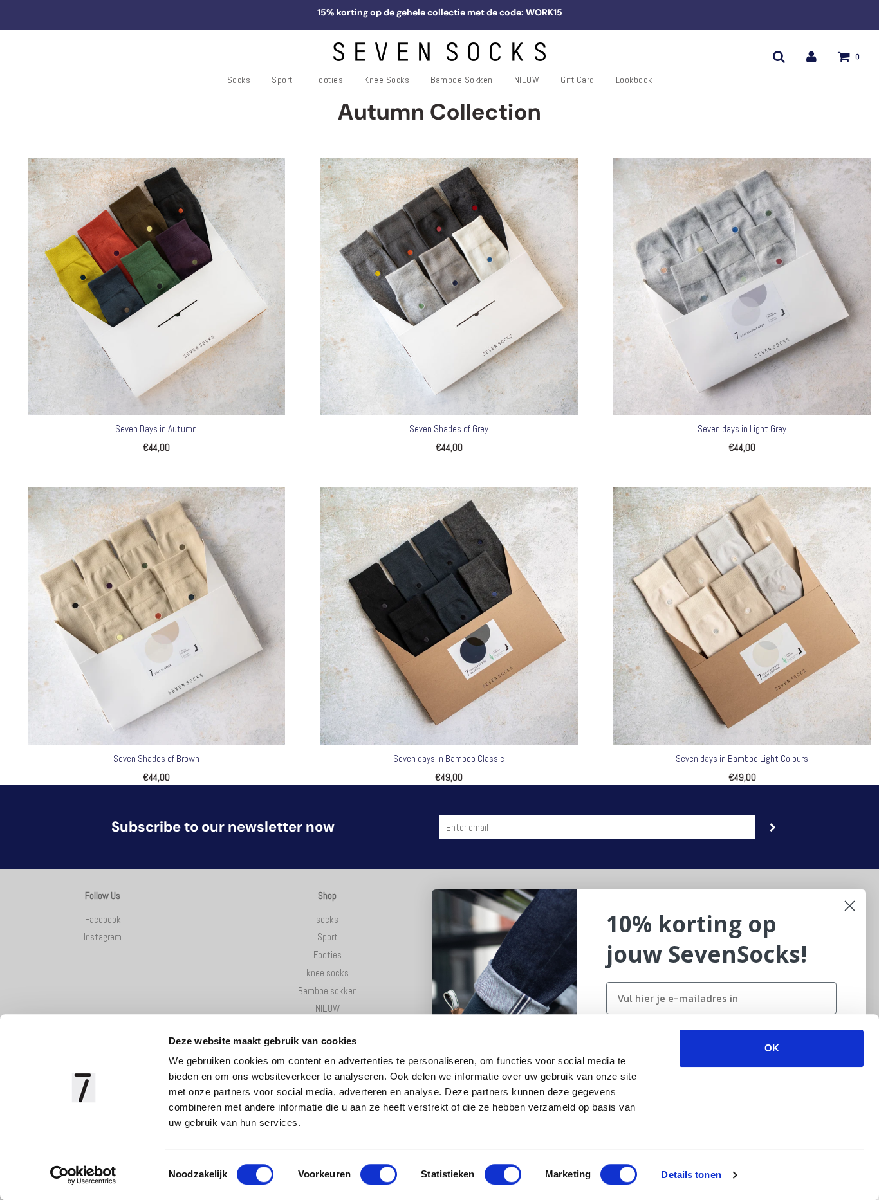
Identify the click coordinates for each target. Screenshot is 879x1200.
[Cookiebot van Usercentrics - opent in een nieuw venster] (83, 1175)
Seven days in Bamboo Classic (448, 758)
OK (771, 1047)
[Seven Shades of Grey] (449, 286)
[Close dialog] (849, 906)
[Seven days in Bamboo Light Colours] (742, 616)
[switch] (378, 1174)
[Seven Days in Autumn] (156, 286)
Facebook (103, 919)
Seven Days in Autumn (156, 429)
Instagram (103, 937)
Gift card (577, 80)
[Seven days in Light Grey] (742, 286)
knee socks (386, 80)
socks (239, 80)
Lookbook (634, 80)
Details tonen (691, 1174)
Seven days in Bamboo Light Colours (742, 758)
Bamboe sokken (461, 80)
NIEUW (527, 80)
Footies (329, 80)
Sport (282, 80)
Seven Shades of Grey (448, 429)
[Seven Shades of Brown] (156, 616)
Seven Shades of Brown (156, 758)
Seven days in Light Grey (742, 429)
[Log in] (811, 56)
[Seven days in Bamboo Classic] (449, 616)
